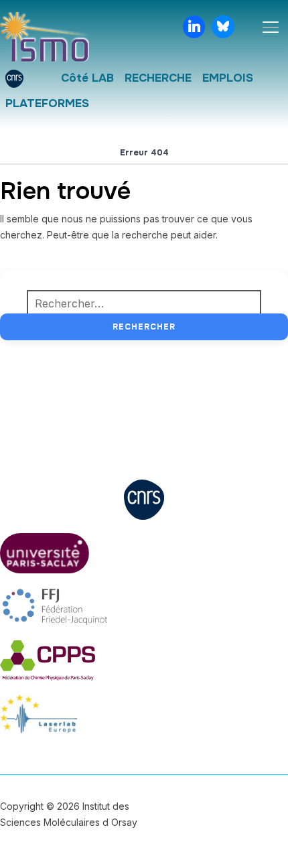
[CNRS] (14, 78)
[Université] (42, 78)
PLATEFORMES (47, 103)
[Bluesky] (223, 27)
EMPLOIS (227, 78)
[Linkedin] (194, 27)
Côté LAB (87, 78)
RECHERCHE (158, 78)
